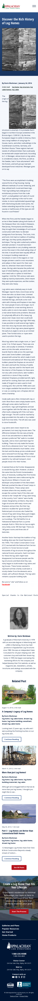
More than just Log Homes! (14, 772)
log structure (25, 87)
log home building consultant (19, 721)
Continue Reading (11, 739)
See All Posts (19, 867)
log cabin (15, 90)
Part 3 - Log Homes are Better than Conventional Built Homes (17, 832)
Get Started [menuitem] (7, 932)
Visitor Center (19, 961)
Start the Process (19, 911)
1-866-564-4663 (19, 956)
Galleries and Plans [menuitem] (10, 925)
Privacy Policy (24, 996)
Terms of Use (14, 996)
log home (15, 87)
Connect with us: (19, 974)
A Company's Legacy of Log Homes (17, 711)
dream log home (9, 843)
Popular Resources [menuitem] (10, 929)
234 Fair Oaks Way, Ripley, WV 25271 (19, 963)
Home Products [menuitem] (9, 935)
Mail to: (19, 967)
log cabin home (17, 719)
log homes (15, 840)
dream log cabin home (11, 724)
